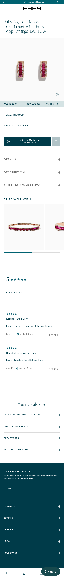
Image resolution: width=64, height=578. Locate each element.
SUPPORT (9, 518)
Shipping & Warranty (22, 185)
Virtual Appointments (18, 450)
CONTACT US (11, 506)
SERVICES (9, 529)
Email (8, 488)
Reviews (33, 104)
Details (10, 159)
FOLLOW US (10, 553)
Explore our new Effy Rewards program (33, 2)
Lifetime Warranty (16, 426)
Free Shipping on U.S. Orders (22, 414)
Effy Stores (11, 438)
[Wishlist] (56, 141)
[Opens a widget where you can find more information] (50, 571)
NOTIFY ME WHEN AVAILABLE (30, 141)
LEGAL (7, 541)
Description (14, 172)
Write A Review (16, 293)
